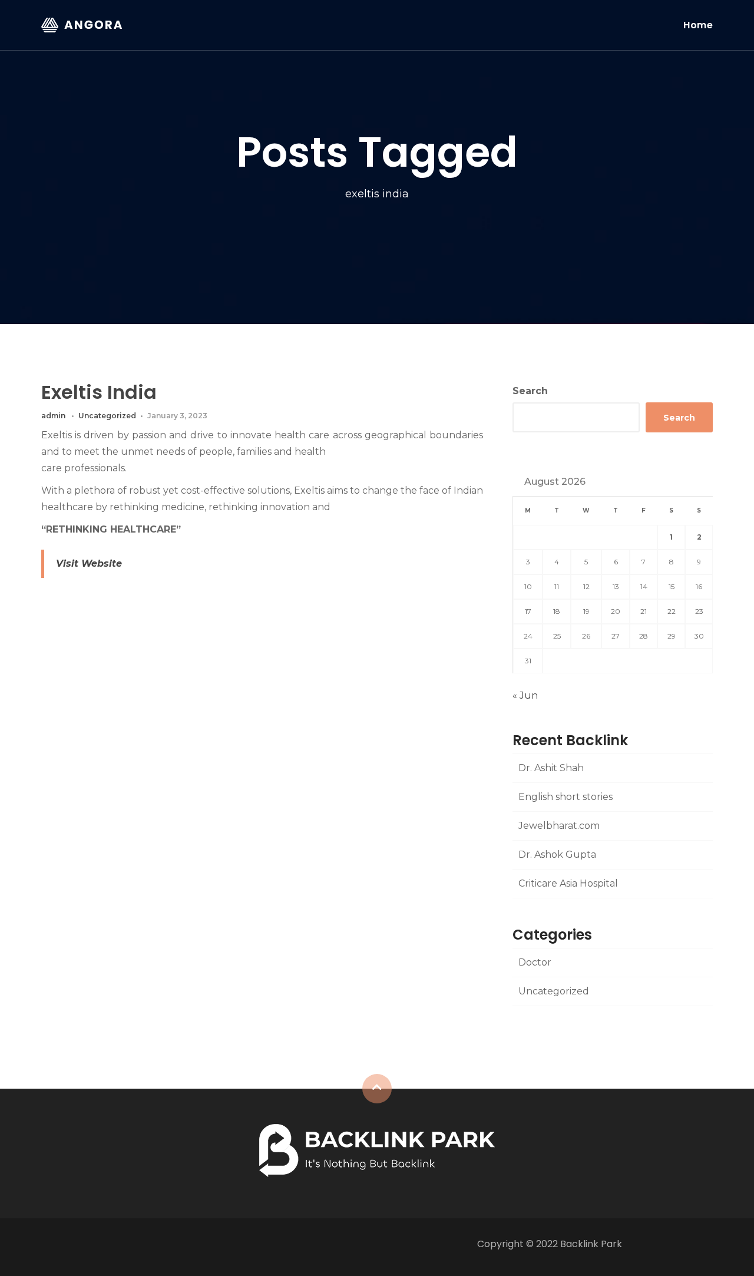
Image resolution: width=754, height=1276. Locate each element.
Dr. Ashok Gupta (557, 854)
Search (530, 390)
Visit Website (89, 563)
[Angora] (377, 1149)
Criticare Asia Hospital (568, 883)
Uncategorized (107, 415)
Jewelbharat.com (559, 825)
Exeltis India (99, 392)
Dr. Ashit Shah (551, 767)
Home (698, 25)
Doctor (534, 962)
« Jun (525, 695)
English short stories (565, 796)
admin (53, 415)
